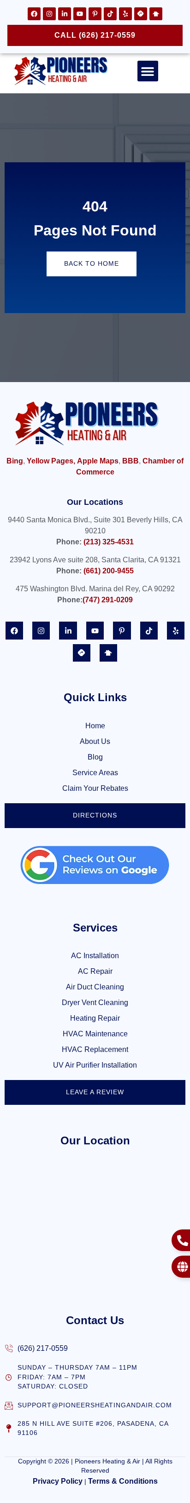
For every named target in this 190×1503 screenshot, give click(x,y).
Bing (14, 461)
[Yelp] (125, 13)
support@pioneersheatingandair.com (95, 1405)
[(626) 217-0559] (9, 1348)
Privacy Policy (58, 1481)
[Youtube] (79, 13)
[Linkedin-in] (64, 13)
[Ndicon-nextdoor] (155, 13)
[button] (147, 71)
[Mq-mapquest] (140, 13)
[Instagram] (49, 13)
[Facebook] (34, 13)
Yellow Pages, (51, 461)
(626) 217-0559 (43, 1348)
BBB (130, 461)
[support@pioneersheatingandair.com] (9, 1405)
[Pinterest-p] (95, 13)
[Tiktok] (110, 13)
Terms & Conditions (123, 1481)
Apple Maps (98, 461)
